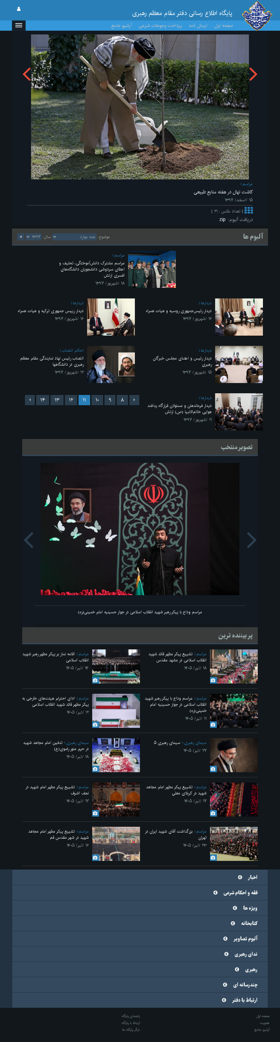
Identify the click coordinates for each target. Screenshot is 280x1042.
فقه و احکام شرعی (240, 893)
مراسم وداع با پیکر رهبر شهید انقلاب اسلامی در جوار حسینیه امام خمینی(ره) (140, 612)
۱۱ (84, 400)
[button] (19, 25)
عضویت (265, 1023)
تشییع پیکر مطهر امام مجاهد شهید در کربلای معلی (176, 790)
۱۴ (42, 400)
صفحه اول (223, 25)
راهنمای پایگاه (131, 1016)
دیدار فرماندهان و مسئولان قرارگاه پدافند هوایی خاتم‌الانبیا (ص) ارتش (180, 408)
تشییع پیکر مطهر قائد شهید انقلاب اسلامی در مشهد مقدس (178, 657)
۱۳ (57, 400)
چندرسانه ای (245, 985)
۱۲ (71, 400)
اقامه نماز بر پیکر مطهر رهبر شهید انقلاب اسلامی (56, 657)
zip (223, 220)
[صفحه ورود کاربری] (19, 9)
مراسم (247, 184)
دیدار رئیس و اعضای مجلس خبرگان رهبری (182, 361)
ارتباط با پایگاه (131, 1023)
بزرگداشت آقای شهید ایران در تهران (176, 834)
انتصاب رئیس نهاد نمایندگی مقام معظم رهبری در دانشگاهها (52, 361)
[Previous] (134, 400)
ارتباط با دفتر (244, 1000)
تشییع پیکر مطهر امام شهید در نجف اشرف (57, 790)
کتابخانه (249, 923)
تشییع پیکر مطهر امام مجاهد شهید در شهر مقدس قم (58, 834)
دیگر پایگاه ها (131, 1029)
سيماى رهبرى (195, 742)
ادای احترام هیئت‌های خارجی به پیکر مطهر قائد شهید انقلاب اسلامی (55, 701)
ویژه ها (250, 908)
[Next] (30, 400)
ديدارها (206, 303)
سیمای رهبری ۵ (167, 742)
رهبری (251, 969)
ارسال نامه (198, 25)
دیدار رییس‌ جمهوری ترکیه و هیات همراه (51, 311)
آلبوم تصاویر (245, 939)
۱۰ (97, 400)
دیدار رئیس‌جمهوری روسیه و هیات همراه (179, 311)
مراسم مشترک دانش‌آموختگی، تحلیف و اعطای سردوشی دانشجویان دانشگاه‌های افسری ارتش (92, 269)
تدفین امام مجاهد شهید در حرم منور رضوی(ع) (56, 745)
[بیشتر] (248, 211)
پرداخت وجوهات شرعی (160, 25)
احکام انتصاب (73, 350)
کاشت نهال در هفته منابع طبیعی (223, 192)
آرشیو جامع (121, 25)
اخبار (252, 877)
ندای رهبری (246, 954)
